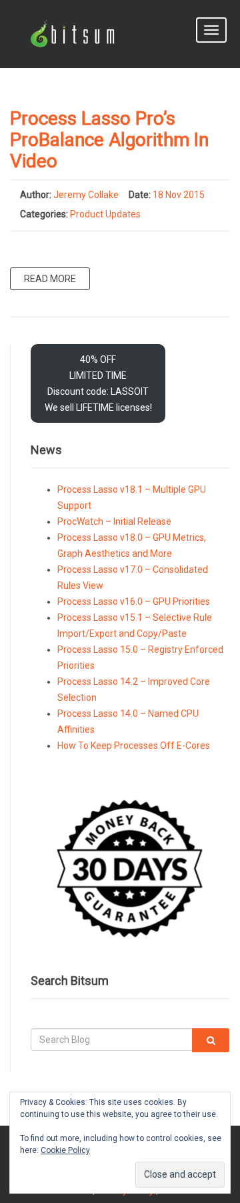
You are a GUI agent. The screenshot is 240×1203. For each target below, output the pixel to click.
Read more (50, 278)
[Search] (210, 1040)
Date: (140, 194)
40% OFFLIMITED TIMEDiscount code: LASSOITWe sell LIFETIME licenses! (98, 383)
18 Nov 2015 (179, 194)
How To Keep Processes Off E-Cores (133, 745)
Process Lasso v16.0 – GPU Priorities (133, 601)
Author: (35, 194)
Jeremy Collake (86, 194)
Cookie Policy (65, 1150)
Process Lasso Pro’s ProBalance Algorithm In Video (109, 139)
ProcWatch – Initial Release (114, 521)
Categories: (44, 214)
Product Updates (105, 214)
